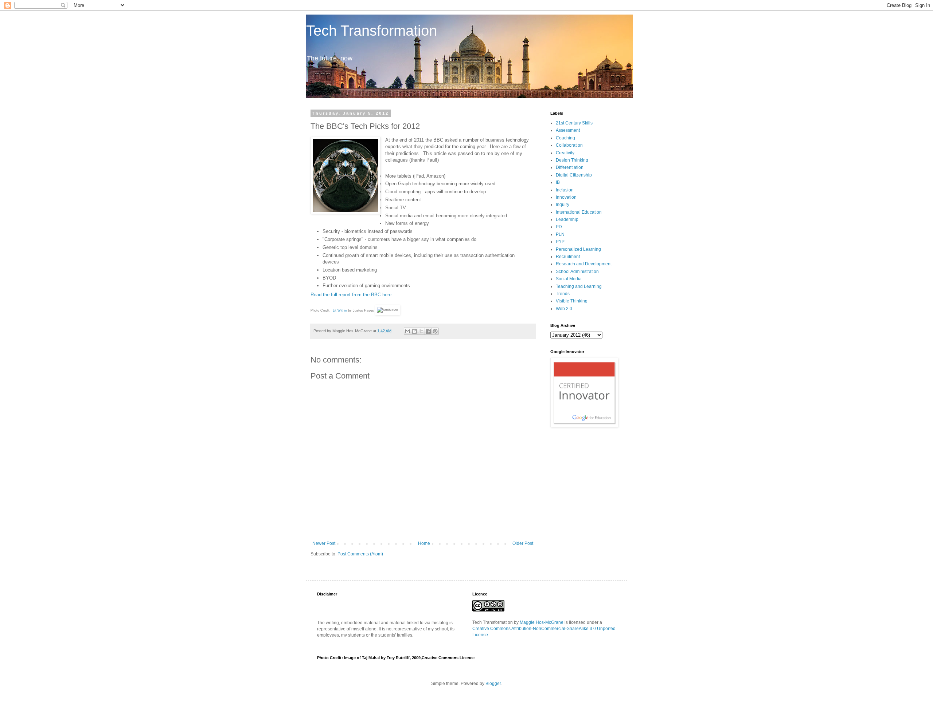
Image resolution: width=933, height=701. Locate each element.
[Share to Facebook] (428, 331)
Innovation (566, 197)
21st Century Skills (574, 123)
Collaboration (569, 145)
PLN (560, 234)
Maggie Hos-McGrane (541, 622)
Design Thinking (572, 160)
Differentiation (569, 167)
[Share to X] (421, 331)
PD (559, 226)
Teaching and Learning (579, 286)
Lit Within (340, 310)
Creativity (565, 152)
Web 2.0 (564, 308)
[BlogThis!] (414, 331)
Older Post (522, 543)
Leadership (567, 219)
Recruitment (568, 256)
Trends (563, 293)
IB (558, 182)
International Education (579, 212)
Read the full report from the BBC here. (352, 294)
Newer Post (323, 543)
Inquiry (562, 204)
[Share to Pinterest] (435, 331)
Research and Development (584, 263)
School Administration (577, 271)
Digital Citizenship (574, 175)
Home (424, 543)
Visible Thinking (571, 301)
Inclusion (565, 190)
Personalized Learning (578, 249)
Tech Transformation (371, 31)
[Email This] (407, 331)
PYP (560, 241)
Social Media (569, 278)
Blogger (493, 683)
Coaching (565, 137)
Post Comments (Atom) (360, 554)
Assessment (568, 130)
